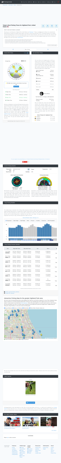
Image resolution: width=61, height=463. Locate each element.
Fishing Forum (14, 451)
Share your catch (31, 402)
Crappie (30, 379)
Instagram (30, 450)
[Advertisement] (30, 14)
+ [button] (5, 311)
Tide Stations (14, 450)
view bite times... (20, 37)
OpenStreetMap (50, 338)
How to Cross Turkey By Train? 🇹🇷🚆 (48, 426)
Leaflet (46, 338)
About (52, 448)
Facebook (30, 448)
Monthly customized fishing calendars (12, 291)
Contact (52, 447)
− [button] (5, 312)
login (8, 437)
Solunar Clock (38, 450)
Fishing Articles (15, 454)
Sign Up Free (16, 86)
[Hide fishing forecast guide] (56, 30)
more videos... (54, 430)
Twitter (29, 452)
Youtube (30, 451)
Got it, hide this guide (52, 45)
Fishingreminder (8, 2)
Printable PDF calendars (9, 293)
